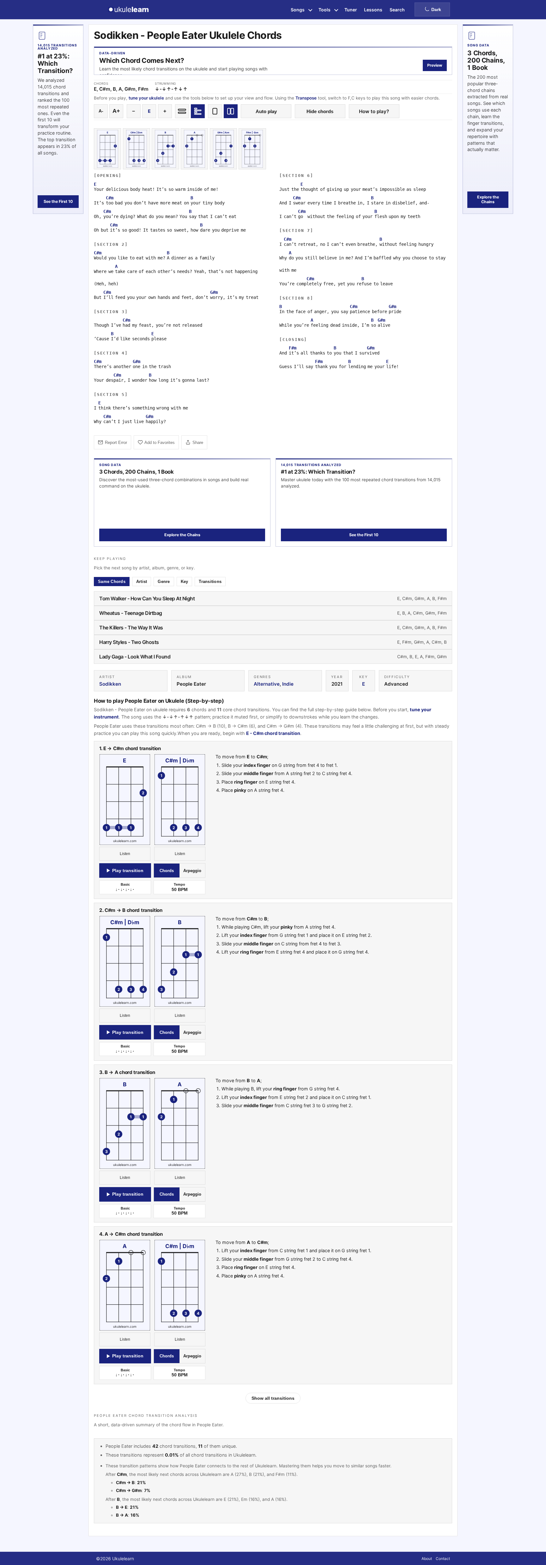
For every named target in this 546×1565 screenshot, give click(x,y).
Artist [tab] (141, 581)
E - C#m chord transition (273, 733)
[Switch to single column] (215, 111)
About (427, 1558)
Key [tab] (184, 581)
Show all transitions (273, 1398)
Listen (125, 854)
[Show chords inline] (182, 111)
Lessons (373, 9)
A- (101, 111)
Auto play (266, 111)
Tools (324, 9)
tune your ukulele (146, 97)
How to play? (374, 111)
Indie (288, 684)
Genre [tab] (164, 581)
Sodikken (110, 684)
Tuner (350, 9)
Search (397, 9)
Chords (167, 870)
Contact (443, 1558)
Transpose (306, 97)
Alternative (267, 684)
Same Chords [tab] (111, 581)
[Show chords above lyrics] (198, 111)
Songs (298, 9)
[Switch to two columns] (231, 111)
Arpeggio (192, 870)
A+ (116, 111)
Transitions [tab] (210, 581)
